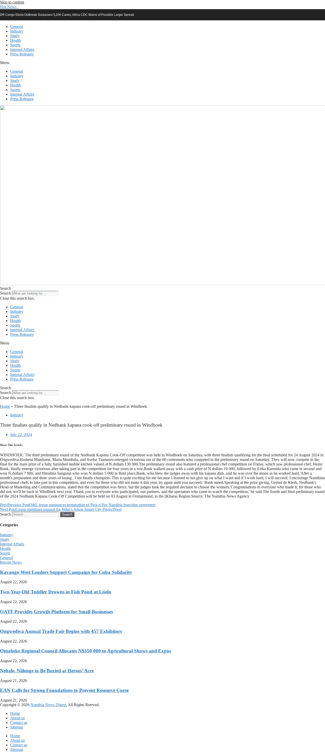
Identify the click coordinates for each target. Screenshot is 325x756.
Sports (15, 45)
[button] (9, 7)
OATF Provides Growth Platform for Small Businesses (56, 611)
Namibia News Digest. (48, 705)
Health (15, 40)
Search (5, 293)
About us (17, 718)
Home (5, 406)
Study (15, 36)
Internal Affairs (22, 49)
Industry (16, 31)
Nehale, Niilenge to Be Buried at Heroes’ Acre (47, 670)
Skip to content (12, 2)
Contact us (18, 722)
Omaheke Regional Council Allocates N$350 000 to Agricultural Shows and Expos (85, 650)
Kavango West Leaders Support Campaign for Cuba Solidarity (66, 572)
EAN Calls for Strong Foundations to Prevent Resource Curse (64, 690)
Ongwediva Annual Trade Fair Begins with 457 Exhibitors (61, 631)
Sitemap (16, 727)
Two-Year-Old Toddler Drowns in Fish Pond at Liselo (55, 591)
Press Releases (22, 54)
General (16, 26)
